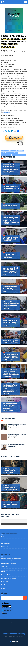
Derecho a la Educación (7, 150)
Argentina (12, 51)
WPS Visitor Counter (11, 613)
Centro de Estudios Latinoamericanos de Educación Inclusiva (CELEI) (11, 559)
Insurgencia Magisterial (7, 575)
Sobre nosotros (5, 540)
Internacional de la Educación (8, 578)
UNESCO (3, 585)
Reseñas (10, 50)
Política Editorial (5, 543)
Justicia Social (5, 152)
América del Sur (6, 51)
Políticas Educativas (6, 155)
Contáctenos (4, 550)
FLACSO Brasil (4, 581)
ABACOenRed (4, 566)
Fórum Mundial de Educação (8, 563)
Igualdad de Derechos (18, 150)
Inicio (2, 536)
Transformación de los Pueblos (18, 155)
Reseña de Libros (18, 51)
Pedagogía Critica (13, 152)
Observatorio (4, 546)
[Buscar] (25, 598)
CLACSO (3, 588)
